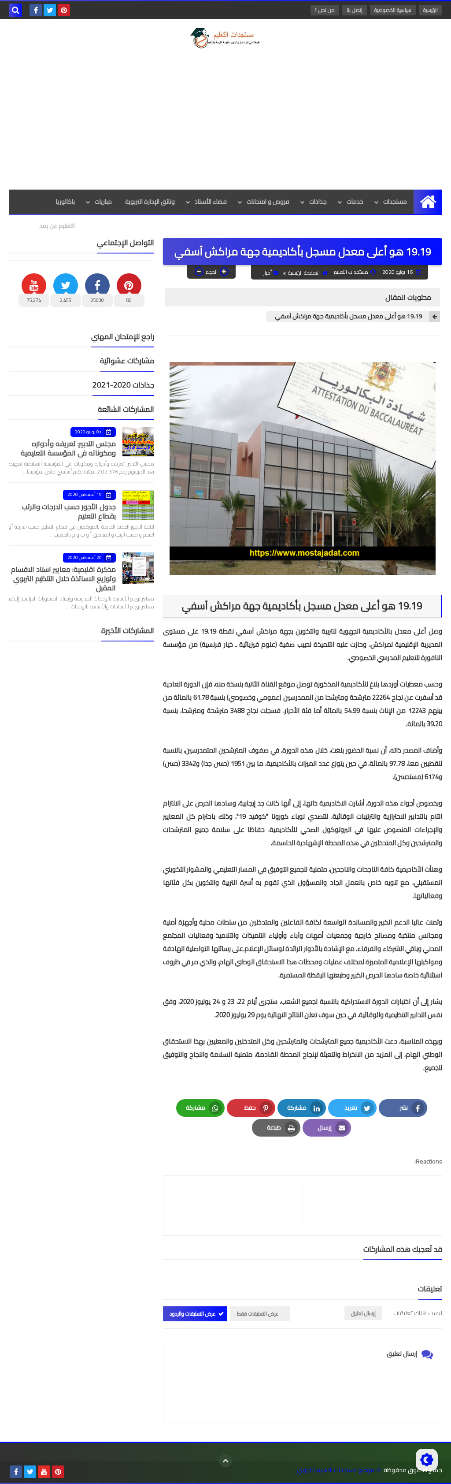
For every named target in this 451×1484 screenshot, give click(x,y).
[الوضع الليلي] (427, 1460)
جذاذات (318, 201)
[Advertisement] (225, 119)
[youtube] (44, 1471)
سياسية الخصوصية (392, 10)
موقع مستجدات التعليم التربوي (335, 1470)
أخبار (267, 272)
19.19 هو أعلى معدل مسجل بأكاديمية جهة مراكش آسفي (348, 316)
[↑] (225, 1460)
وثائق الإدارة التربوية (150, 201)
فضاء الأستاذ (211, 201)
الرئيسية (430, 10)
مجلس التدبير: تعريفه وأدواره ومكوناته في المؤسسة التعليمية (68, 448)
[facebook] (36, 10)
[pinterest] (64, 10)
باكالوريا (65, 201)
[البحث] (15, 10)
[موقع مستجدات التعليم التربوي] (225, 38)
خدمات (355, 201)
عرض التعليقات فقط (258, 1314)
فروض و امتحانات (268, 201)
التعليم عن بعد (57, 225)
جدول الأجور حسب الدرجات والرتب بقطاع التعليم (69, 511)
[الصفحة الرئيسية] (428, 202)
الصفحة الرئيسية (304, 272)
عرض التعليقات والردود (193, 1314)
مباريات (103, 201)
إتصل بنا (354, 10)
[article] (237, 1206)
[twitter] (50, 10)
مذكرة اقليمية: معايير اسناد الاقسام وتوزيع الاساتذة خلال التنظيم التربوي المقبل (63, 578)
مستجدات (395, 201)
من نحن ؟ (325, 10)
